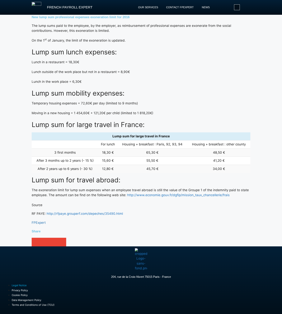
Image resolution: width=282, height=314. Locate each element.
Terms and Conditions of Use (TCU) (33, 304)
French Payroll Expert (69, 7)
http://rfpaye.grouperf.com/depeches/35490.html (85, 214)
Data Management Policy (26, 300)
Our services (148, 7)
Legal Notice (19, 285)
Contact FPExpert (180, 7)
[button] (36, 242)
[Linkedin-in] (237, 7)
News (206, 7)
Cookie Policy (20, 295)
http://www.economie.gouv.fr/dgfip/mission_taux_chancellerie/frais (178, 195)
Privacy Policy (20, 290)
